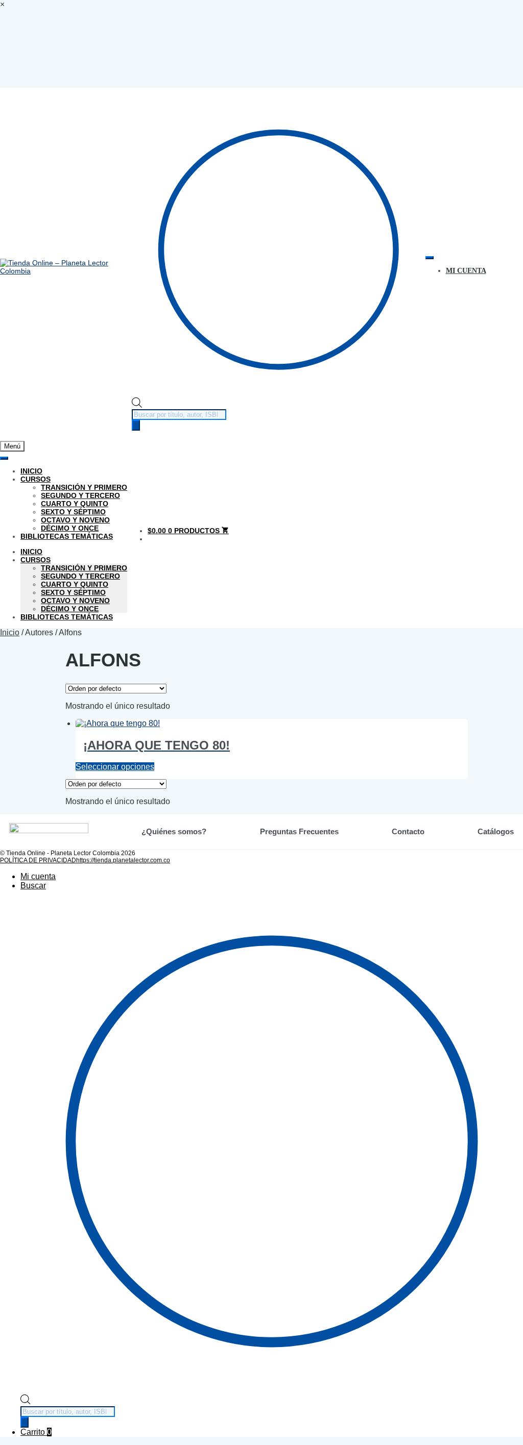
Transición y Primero (84, 487)
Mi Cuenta (466, 271)
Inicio (31, 471)
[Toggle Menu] (429, 257)
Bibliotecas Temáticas (66, 536)
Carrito (36, 1432)
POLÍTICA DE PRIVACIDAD (38, 860)
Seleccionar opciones (115, 766)
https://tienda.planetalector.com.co (123, 860)
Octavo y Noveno (75, 520)
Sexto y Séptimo (73, 512)
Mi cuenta (38, 876)
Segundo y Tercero (80, 495)
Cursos (35, 479)
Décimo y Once (70, 528)
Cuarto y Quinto (74, 504)
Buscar (33, 885)
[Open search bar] (137, 405)
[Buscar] (136, 425)
